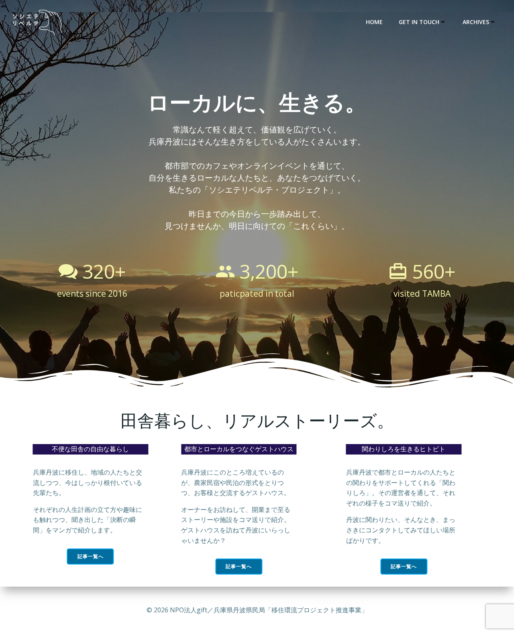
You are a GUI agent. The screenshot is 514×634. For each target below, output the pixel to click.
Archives (476, 22)
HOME (374, 22)
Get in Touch (419, 22)
